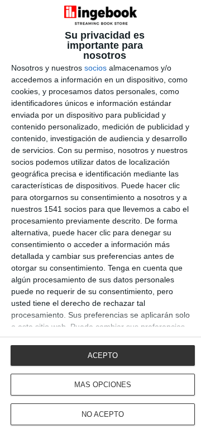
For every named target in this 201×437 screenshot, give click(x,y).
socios (95, 68)
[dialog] (100, 218)
